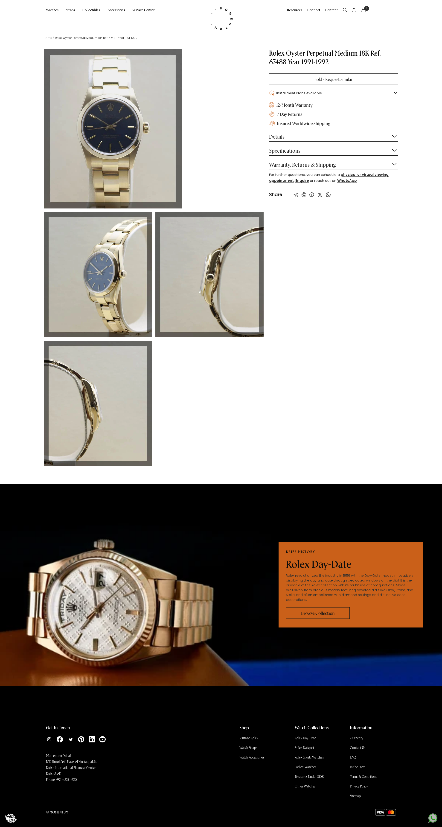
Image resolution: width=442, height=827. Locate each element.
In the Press (357, 767)
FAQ (353, 757)
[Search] (345, 10)
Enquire (302, 180)
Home (48, 38)
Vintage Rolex (248, 738)
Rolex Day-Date (305, 738)
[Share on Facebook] (311, 194)
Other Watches (305, 786)
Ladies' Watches (305, 767)
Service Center (143, 10)
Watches (52, 10)
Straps (70, 10)
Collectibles (91, 10)
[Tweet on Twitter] (296, 194)
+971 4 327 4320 (66, 779)
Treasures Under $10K (309, 776)
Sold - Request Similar (333, 79)
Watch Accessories (251, 757)
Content (331, 10)
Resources (294, 10)
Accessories (116, 10)
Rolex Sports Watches (309, 757)
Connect (313, 10)
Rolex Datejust (304, 747)
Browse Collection (318, 613)
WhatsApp (347, 180)
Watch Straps (248, 747)
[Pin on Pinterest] (304, 194)
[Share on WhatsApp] (328, 194)
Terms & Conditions (363, 776)
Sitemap (355, 796)
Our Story (356, 738)
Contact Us (357, 747)
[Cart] (363, 10)
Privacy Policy (359, 786)
